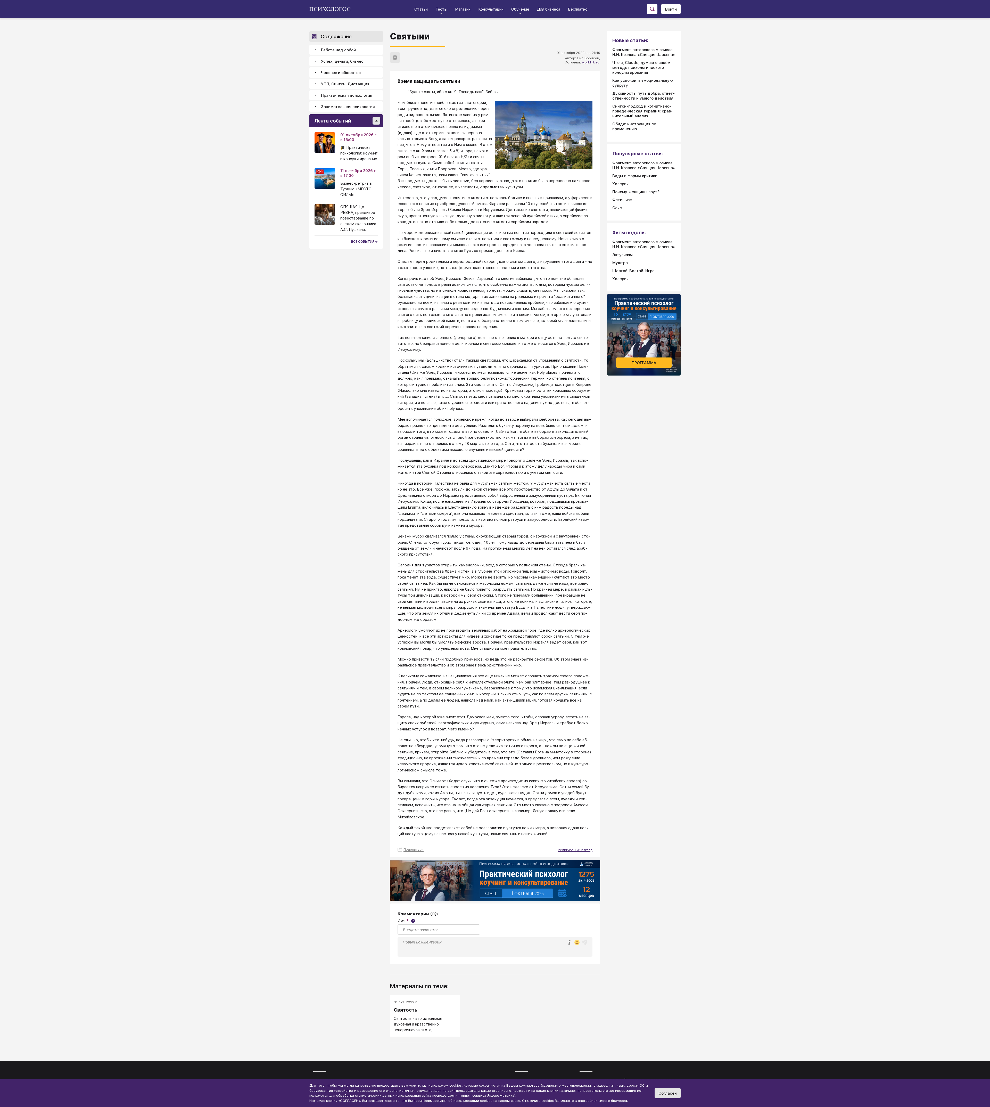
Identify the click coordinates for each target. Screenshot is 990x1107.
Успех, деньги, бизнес (342, 61)
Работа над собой (338, 49)
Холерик (620, 183)
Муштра (620, 262)
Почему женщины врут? (635, 191)
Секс (617, 207)
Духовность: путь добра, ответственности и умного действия (643, 96)
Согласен (667, 1093)
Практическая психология (346, 95)
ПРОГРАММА (644, 362)
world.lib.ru (590, 62)
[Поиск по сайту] (652, 9)
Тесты (441, 9)
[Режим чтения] (395, 57)
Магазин (463, 9)
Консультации (491, 9)
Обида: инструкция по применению (634, 126)
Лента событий (333, 121)
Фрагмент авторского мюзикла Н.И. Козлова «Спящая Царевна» (643, 52)
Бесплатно (578, 9)
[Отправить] (584, 942)
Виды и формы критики (634, 175)
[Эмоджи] (577, 943)
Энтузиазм (622, 254)
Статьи (421, 9)
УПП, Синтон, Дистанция (345, 84)
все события (363, 241)
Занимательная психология (348, 106)
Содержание (336, 36)
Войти (671, 9)
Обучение (520, 9)
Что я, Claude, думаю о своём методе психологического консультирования (641, 67)
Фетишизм (622, 199)
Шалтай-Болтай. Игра (633, 270)
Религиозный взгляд (575, 850)
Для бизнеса (548, 9)
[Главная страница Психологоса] (331, 9)
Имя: (406, 920)
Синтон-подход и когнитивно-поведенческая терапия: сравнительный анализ (642, 111)
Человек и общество (341, 72)
